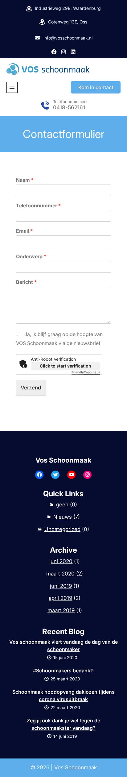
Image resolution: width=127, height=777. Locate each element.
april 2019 (60, 598)
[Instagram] (63, 52)
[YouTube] (71, 475)
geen (62, 504)
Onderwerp (31, 256)
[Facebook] (54, 52)
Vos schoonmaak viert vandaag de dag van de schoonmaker (63, 645)
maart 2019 (61, 610)
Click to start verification (65, 365)
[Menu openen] (12, 87)
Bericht (26, 282)
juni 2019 (61, 586)
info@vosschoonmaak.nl (67, 37)
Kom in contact (95, 87)
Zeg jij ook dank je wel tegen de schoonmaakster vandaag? (63, 724)
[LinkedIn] (73, 52)
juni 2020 (60, 561)
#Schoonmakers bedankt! (63, 670)
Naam (25, 180)
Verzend (31, 387)
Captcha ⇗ (86, 372)
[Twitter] (55, 475)
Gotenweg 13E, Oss (67, 21)
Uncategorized (62, 529)
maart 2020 (60, 574)
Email (24, 231)
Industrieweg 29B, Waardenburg (68, 8)
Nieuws (62, 517)
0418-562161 (69, 107)
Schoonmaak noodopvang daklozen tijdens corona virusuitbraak (63, 695)
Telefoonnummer (38, 205)
